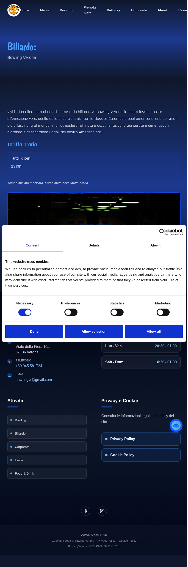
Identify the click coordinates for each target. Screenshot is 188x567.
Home (24, 10)
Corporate (139, 10)
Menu (44, 10)
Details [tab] (94, 245)
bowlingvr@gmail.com (34, 380)
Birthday (113, 10)
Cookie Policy (127, 540)
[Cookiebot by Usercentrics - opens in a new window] (163, 232)
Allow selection (94, 331)
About (162, 10)
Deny (34, 331)
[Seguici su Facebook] (85, 511)
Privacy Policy (106, 540)
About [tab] (155, 245)
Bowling (66, 10)
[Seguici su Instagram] (102, 511)
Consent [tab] (32, 245)
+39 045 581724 (29, 366)
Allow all (154, 331)
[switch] (70, 312)
